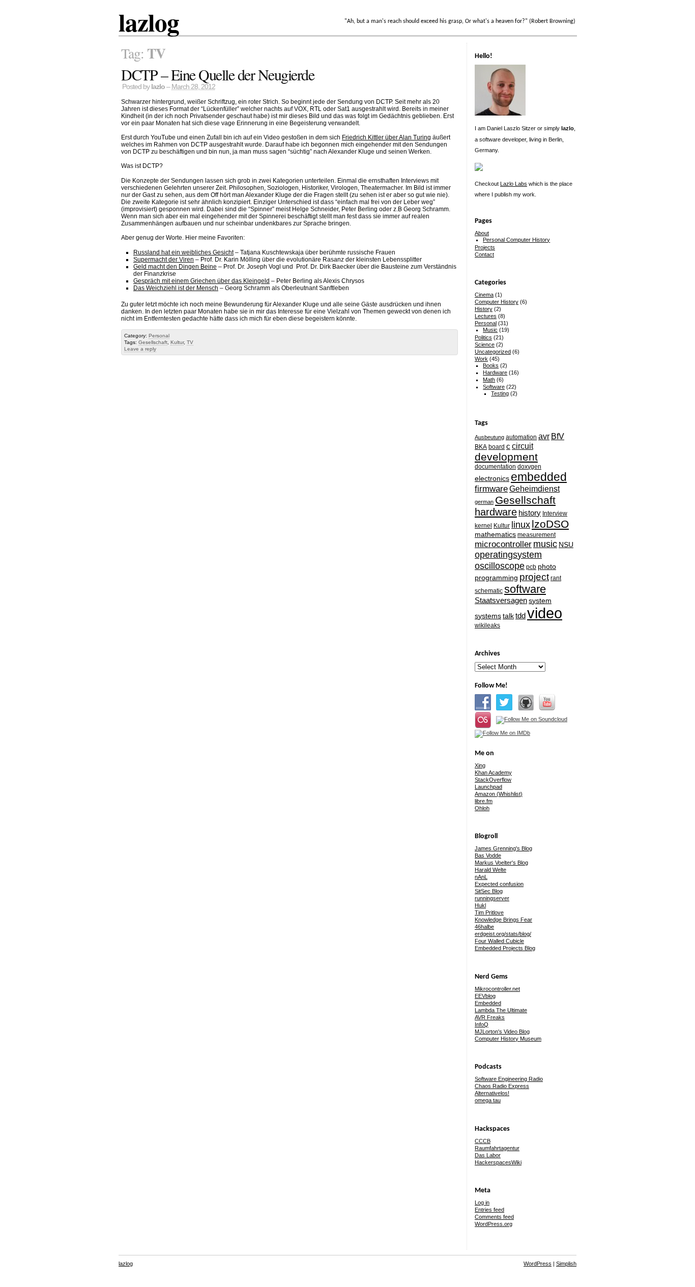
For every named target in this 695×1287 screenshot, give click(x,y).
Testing (500, 393)
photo (547, 566)
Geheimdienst (534, 488)
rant (556, 578)
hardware (496, 512)
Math (489, 380)
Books (491, 365)
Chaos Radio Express (502, 1086)
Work (481, 359)
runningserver (492, 898)
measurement (536, 534)
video (544, 613)
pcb (531, 566)
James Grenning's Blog (503, 848)
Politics (483, 337)
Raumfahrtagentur (497, 1148)
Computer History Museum (508, 1039)
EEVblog (485, 996)
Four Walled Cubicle (499, 941)
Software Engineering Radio (509, 1079)
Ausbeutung (489, 437)
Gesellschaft (152, 342)
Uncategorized (493, 352)
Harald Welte (490, 870)
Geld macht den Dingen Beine (175, 266)
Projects (485, 247)
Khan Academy (493, 772)
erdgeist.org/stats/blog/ (503, 934)
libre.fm (484, 801)
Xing (480, 765)
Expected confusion (499, 884)
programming (496, 578)
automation (521, 437)
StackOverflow (493, 780)
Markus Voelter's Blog (501, 863)
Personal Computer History (516, 240)
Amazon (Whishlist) (499, 794)
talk (508, 616)
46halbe (484, 927)
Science (485, 344)
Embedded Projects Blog (505, 948)
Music (490, 330)
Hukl (480, 905)
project (534, 576)
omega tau (488, 1100)
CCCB (482, 1141)
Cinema (484, 295)
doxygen (529, 466)
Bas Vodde (488, 855)
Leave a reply (140, 349)
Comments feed (494, 1217)
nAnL (481, 877)
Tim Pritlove (489, 912)
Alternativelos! (492, 1093)
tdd (520, 615)
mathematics (495, 534)
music (545, 543)
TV (190, 342)
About (482, 233)
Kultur (177, 342)
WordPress (538, 1264)
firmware (491, 489)
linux (520, 524)
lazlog (149, 22)
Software (494, 387)
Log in (482, 1202)
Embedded (488, 1003)
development (506, 457)
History (484, 309)
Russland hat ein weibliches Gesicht (183, 252)
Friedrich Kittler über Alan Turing (386, 137)
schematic (489, 590)
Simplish (566, 1264)
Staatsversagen (501, 600)
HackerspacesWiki (498, 1162)
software (525, 589)
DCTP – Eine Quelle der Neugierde (217, 74)
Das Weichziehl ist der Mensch (175, 288)
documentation (495, 466)
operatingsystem (508, 555)
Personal (159, 335)
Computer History (496, 302)
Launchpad (488, 787)
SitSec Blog (489, 891)
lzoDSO (550, 524)
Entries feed (489, 1210)
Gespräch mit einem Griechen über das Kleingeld (201, 280)
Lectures (486, 316)
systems (488, 616)
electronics (492, 478)
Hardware (495, 372)
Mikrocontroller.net (497, 989)
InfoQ (481, 1024)
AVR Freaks (490, 1017)
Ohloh (482, 808)
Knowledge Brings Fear (503, 920)
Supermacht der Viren (163, 259)
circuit (522, 445)
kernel (483, 525)
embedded (539, 476)
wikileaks (487, 625)
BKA (481, 446)
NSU (566, 544)
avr (543, 436)
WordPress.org (493, 1224)
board (496, 446)
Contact (484, 254)
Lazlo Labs (513, 184)
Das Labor (488, 1155)
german (484, 502)
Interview (554, 513)
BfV (557, 436)
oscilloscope (500, 565)
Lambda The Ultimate (501, 1010)
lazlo (158, 87)
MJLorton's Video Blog (502, 1031)
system (540, 600)
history (529, 512)
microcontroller (503, 544)
